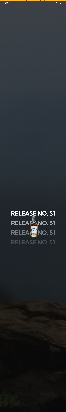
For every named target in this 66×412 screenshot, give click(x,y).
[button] (60, 3)
